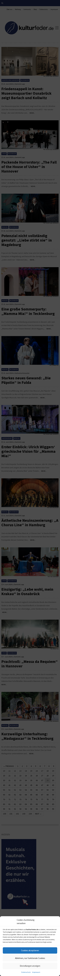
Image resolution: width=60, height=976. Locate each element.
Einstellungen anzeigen (30, 966)
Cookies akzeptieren (30, 950)
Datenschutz (26, 972)
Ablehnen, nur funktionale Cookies (30, 958)
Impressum (36, 972)
